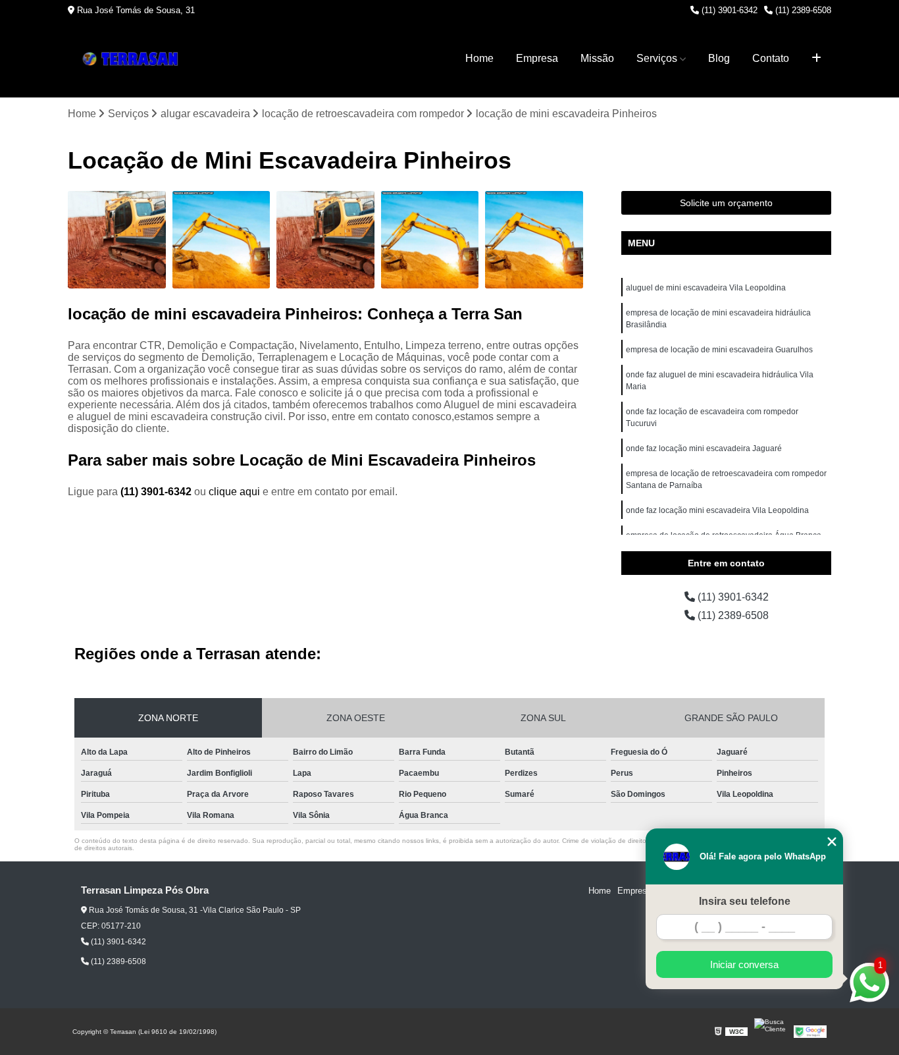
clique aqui (234, 491)
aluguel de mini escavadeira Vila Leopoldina (706, 287)
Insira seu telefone (744, 901)
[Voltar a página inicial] (133, 59)
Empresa (537, 58)
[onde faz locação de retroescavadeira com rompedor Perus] (534, 240)
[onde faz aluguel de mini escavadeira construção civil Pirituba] (117, 240)
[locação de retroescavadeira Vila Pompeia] (430, 240)
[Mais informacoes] (816, 58)
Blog (719, 58)
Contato (770, 58)
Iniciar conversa (744, 964)
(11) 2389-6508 (802, 10)
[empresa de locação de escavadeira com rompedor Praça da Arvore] (221, 240)
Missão (597, 58)
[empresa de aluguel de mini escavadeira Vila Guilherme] (325, 240)
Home (479, 58)
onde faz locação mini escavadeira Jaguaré (704, 448)
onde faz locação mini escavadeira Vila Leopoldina (717, 510)
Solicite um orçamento (726, 203)
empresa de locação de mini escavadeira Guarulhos (719, 349)
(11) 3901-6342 (728, 10)
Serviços (656, 58)
